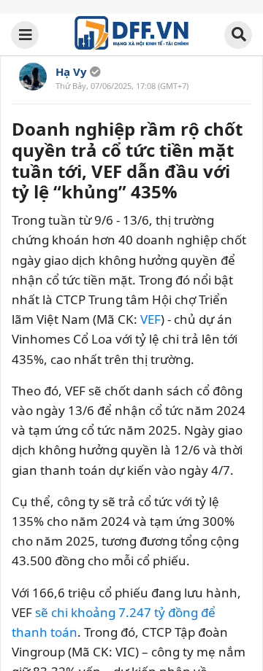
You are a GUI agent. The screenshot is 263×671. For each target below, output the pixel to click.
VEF (150, 319)
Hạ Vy (71, 71)
